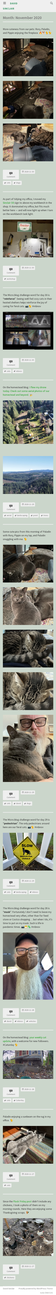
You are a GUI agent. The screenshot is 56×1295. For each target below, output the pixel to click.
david (18, 803)
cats (8, 182)
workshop (11, 279)
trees (45, 515)
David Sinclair (9, 1288)
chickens (10, 1277)
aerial (9, 515)
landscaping (22, 515)
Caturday (20, 1100)
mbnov (19, 371)
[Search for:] (50, 3)
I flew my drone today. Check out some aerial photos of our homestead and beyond (26, 391)
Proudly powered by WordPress (32, 1288)
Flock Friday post (22, 1201)
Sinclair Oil (8, 202)
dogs (18, 182)
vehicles (32, 1021)
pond (35, 515)
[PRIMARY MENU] (4, 3)
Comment (11, 176)
